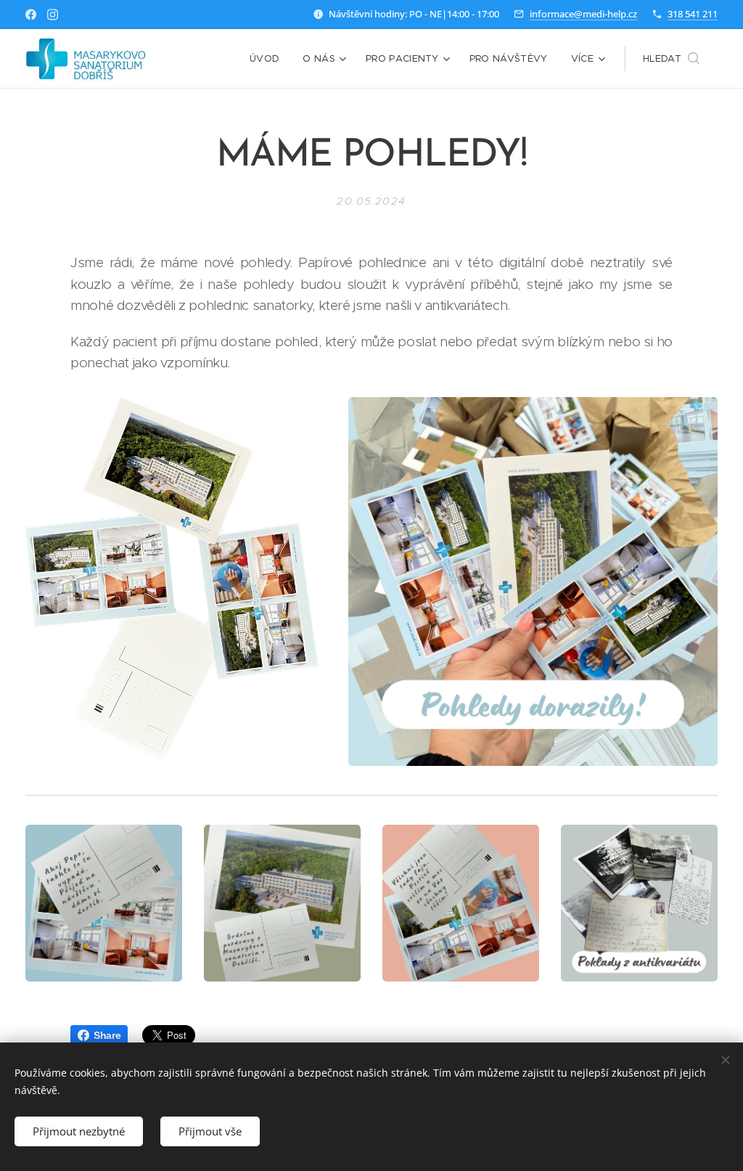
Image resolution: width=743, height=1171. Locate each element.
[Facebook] (31, 14)
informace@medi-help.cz (583, 13)
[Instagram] (53, 14)
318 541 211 (693, 13)
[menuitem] (268, 59)
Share (107, 1035)
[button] (671, 59)
